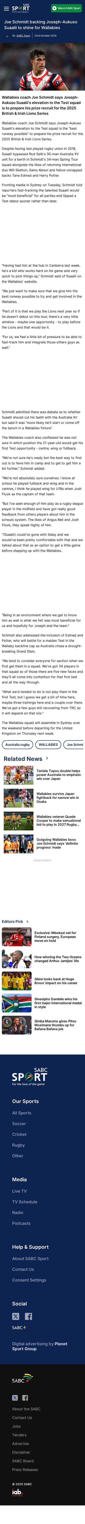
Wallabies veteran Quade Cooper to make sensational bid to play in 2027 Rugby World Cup (59, 820)
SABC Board (23, 1461)
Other (17, 1155)
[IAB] (17, 1492)
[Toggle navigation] (6, 8)
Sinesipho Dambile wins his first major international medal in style (58, 1003)
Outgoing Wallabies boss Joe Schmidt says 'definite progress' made (57, 843)
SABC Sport (23, 35)
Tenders (19, 1435)
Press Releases (25, 1469)
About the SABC (26, 1409)
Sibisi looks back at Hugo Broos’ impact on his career (55, 981)
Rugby (18, 1145)
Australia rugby (17, 744)
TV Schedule (24, 1201)
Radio (17, 1212)
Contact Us (23, 1269)
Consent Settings (29, 1280)
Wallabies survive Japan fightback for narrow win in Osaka (58, 798)
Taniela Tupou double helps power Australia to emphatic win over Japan (59, 775)
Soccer (19, 1123)
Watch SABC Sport (69, 8)
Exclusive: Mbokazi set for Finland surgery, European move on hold (55, 937)
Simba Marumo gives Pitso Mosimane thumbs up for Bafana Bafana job (55, 1025)
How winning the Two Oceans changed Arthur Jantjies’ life (57, 959)
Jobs (16, 1426)
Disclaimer (21, 1452)
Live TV (19, 1191)
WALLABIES (48, 744)
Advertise (20, 1443)
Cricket (19, 1134)
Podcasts (21, 1223)
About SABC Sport (30, 1258)
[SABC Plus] (19, 1327)
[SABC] (23, 1378)
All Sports (21, 1112)
